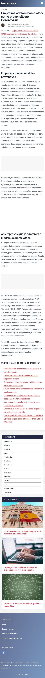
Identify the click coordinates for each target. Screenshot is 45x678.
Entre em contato (8, 629)
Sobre (4, 624)
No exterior (8, 465)
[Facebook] (3, 652)
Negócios (7, 461)
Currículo (7, 449)
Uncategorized (9, 488)
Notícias (4, 9)
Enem (6, 453)
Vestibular (7, 492)
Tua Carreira (25, 674)
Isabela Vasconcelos (16, 24)
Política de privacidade (10, 633)
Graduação (8, 457)
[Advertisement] (22, 216)
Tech (6, 484)
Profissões (7, 476)
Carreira (7, 445)
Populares (7, 473)
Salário (6, 480)
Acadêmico (8, 441)
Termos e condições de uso (12, 638)
